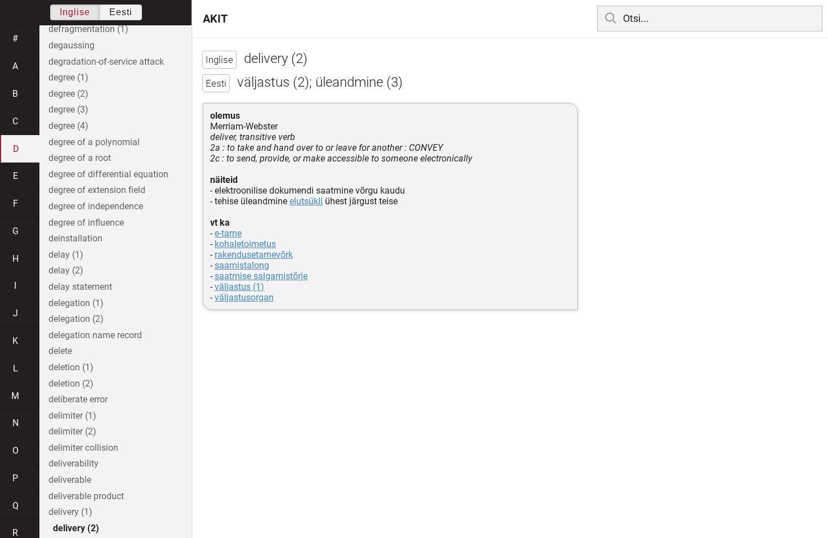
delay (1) (65, 254)
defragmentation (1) (88, 29)
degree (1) (68, 77)
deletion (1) (71, 367)
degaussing (71, 45)
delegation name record (95, 335)
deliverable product (86, 496)
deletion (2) (71, 383)
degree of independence (95, 206)
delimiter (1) (72, 415)
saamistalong (242, 265)
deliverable (69, 479)
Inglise (75, 12)
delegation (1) (76, 303)
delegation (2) (76, 318)
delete (60, 351)
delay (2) (65, 270)
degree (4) (68, 125)
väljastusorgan (244, 297)
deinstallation (75, 238)
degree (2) (68, 93)
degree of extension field (96, 190)
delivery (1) (70, 511)
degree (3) (68, 109)
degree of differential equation (108, 174)
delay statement (80, 286)
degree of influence (86, 222)
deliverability (73, 463)
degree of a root (79, 158)
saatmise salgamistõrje (261, 276)
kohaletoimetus (245, 244)
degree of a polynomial (94, 142)
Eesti (120, 12)
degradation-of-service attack (106, 61)
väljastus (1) (239, 286)
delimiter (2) (72, 431)
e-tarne (228, 233)
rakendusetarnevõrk (254, 254)
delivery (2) (76, 528)
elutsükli (306, 201)
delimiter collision (83, 447)
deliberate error (78, 399)
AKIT (215, 18)
